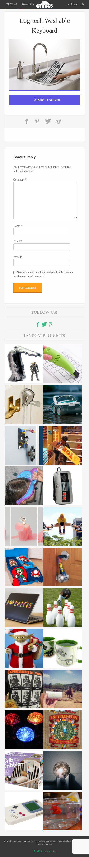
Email (17, 241)
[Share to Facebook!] (27, 121)
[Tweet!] (48, 121)
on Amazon (47, 100)
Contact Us (50, 851)
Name (17, 226)
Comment (19, 179)
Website (17, 256)
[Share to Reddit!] (58, 121)
